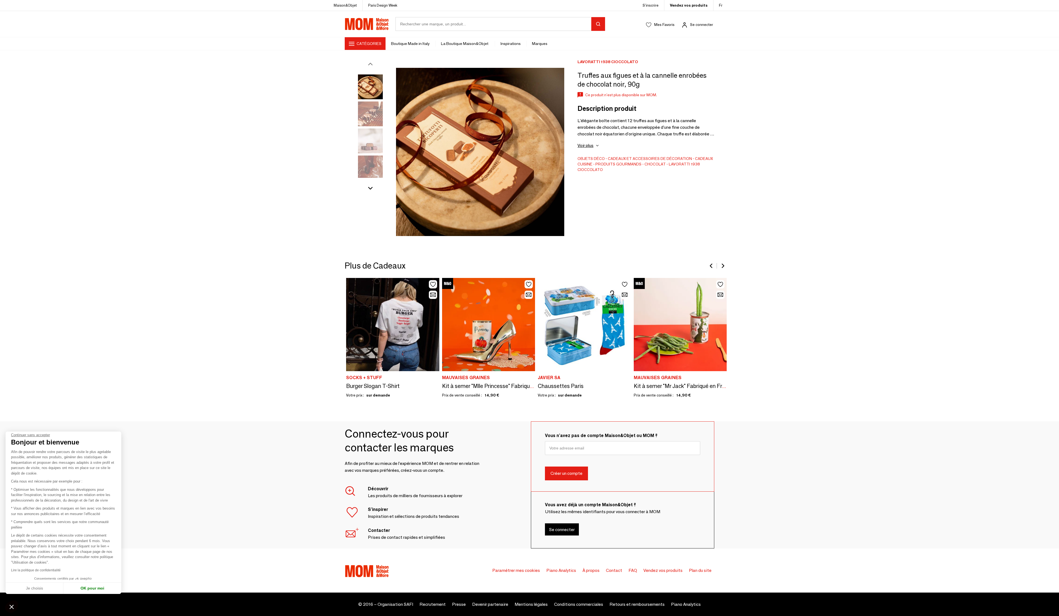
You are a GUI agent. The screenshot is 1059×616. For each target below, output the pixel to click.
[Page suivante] (722, 265)
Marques (539, 43)
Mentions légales (531, 604)
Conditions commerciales (578, 604)
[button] (11, 606)
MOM (367, 24)
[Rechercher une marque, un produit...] (598, 24)
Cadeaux (704, 158)
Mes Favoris (664, 24)
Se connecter (701, 24)
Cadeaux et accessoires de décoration (650, 158)
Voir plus (585, 145)
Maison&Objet (345, 5)
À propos (591, 570)
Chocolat (655, 164)
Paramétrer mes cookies (516, 570)
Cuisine (584, 164)
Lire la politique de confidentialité (36, 570)
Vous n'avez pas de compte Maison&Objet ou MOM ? (601, 435)
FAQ (633, 570)
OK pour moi (92, 588)
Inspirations (511, 43)
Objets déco (591, 158)
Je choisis (34, 588)
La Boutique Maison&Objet (465, 43)
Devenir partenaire (490, 604)
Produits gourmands (618, 164)
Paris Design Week (382, 5)
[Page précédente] (711, 265)
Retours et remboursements (637, 604)
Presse (459, 604)
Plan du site (700, 570)
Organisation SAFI (395, 604)
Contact (614, 570)
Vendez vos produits (689, 5)
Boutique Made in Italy (410, 43)
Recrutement (432, 604)
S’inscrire (651, 5)
